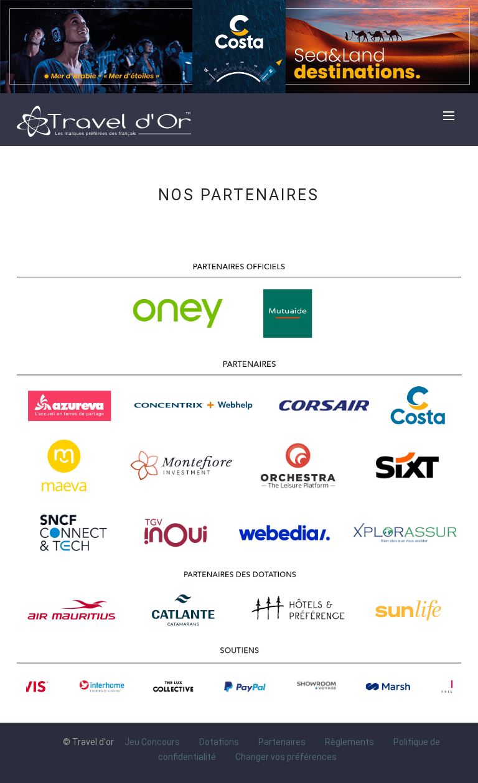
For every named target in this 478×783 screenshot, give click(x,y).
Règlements (349, 742)
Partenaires (282, 742)
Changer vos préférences (286, 756)
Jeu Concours (152, 742)
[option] (65, 686)
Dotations (219, 742)
